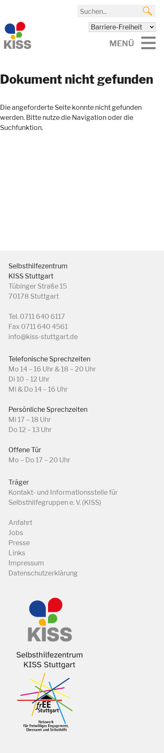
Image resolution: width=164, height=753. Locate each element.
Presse (19, 543)
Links (16, 553)
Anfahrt (20, 523)
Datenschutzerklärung (43, 573)
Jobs (15, 533)
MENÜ (121, 43)
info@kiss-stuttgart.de (43, 337)
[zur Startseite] (17, 47)
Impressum (26, 563)
